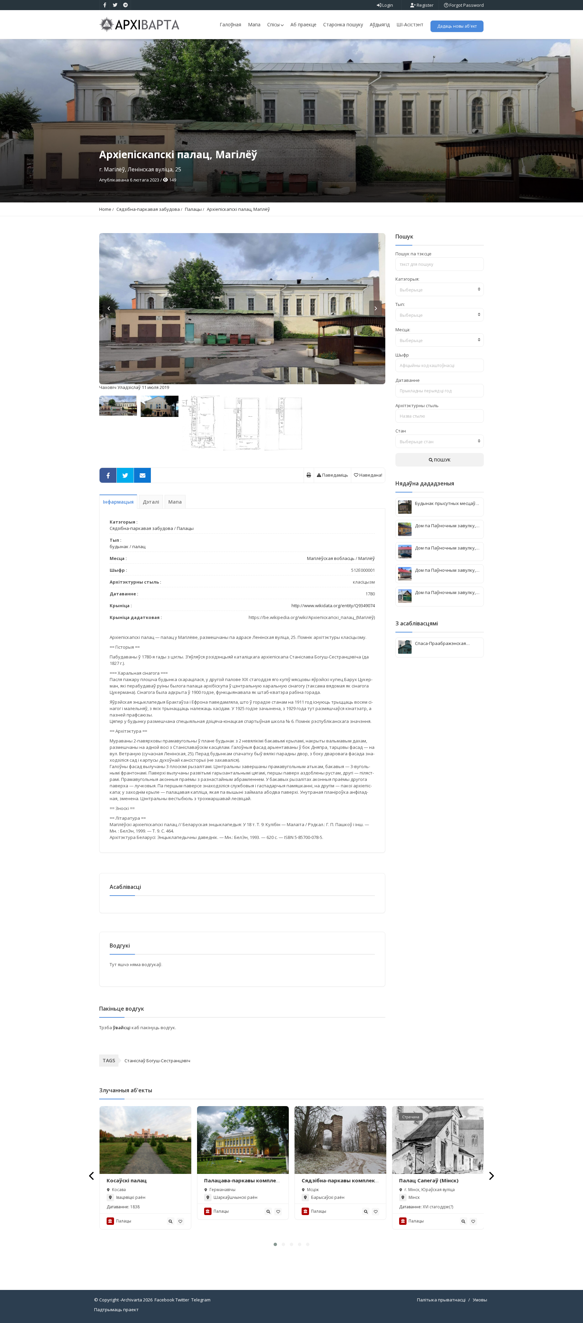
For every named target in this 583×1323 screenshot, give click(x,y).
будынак (119, 546)
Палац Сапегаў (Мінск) (429, 1180)
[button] (275, 1244)
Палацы (193, 209)
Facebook (164, 1300)
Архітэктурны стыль (417, 405)
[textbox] (440, 290)
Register (425, 5)
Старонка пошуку (343, 24)
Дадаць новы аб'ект (457, 26)
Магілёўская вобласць (331, 558)
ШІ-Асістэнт (409, 24)
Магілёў (366, 558)
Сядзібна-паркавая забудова (148, 209)
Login (387, 5)
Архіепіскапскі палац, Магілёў (238, 209)
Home (105, 209)
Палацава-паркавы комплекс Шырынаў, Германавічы (243, 1183)
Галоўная (230, 24)
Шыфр (402, 355)
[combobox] (439, 289)
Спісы (273, 24)
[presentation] (92, 1175)
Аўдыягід (380, 24)
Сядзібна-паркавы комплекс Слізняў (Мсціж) (340, 1183)
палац (138, 546)
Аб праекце (303, 24)
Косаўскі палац (127, 1180)
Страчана (410, 1116)
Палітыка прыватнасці (441, 1300)
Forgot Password (466, 5)
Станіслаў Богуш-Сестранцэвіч (157, 1061)
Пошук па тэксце (413, 254)
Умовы (480, 1300)
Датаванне (407, 380)
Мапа (254, 24)
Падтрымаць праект (116, 1309)
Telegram (201, 1300)
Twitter (182, 1300)
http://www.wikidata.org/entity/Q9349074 (333, 605)
